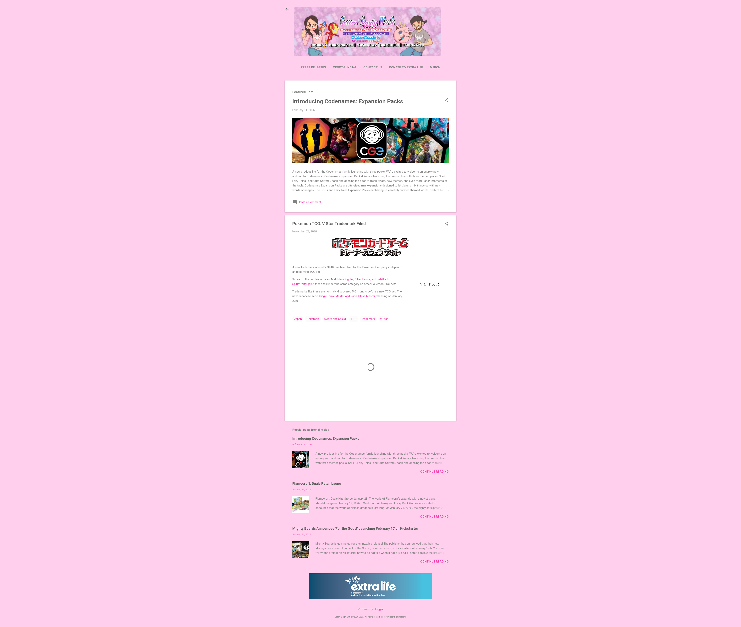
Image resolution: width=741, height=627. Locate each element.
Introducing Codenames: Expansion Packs (347, 101)
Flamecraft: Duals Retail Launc (316, 483)
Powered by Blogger (370, 609)
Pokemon (313, 319)
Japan (298, 319)
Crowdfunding (344, 67)
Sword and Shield (335, 319)
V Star (384, 319)
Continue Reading (434, 471)
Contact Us (372, 67)
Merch (435, 67)
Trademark (368, 319)
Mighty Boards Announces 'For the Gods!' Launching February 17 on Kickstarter (355, 528)
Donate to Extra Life (406, 67)
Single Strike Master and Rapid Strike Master (347, 296)
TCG (353, 319)
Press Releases (313, 67)
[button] (446, 100)
